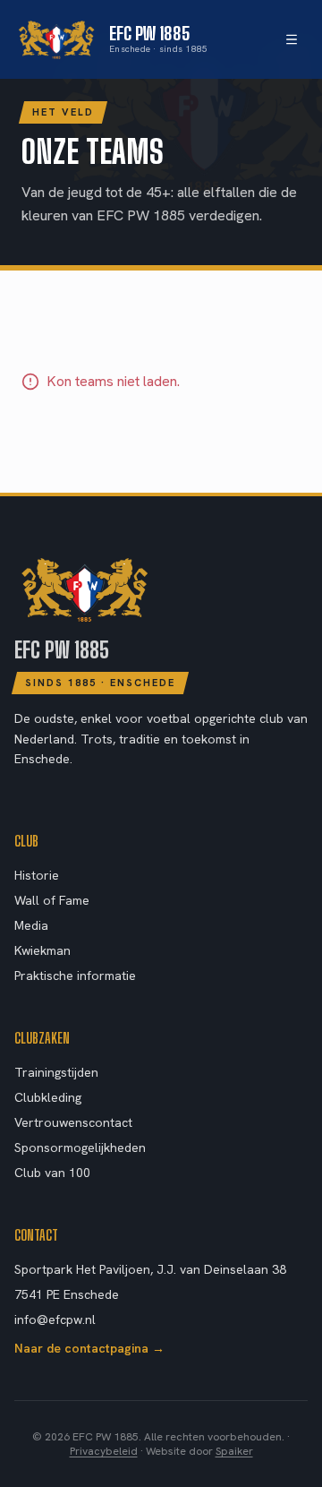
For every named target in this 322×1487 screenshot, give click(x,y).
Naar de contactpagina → (89, 1348)
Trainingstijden (56, 1072)
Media (31, 925)
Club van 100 (52, 1173)
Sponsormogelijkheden (80, 1147)
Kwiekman (42, 950)
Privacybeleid (104, 1451)
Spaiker (234, 1451)
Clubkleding (47, 1097)
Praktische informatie (75, 975)
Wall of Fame (51, 900)
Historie (36, 875)
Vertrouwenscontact (73, 1122)
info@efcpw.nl (55, 1319)
